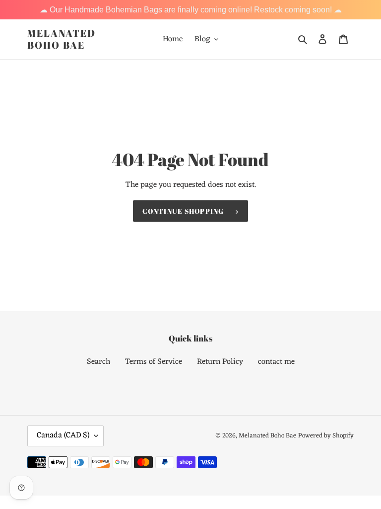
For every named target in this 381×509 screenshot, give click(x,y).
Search (98, 362)
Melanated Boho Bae (61, 39)
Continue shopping (183, 211)
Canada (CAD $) (63, 435)
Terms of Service (153, 362)
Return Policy (220, 362)
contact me (276, 362)
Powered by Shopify (326, 435)
